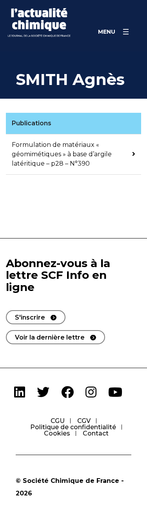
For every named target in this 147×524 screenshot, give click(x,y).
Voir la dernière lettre (50, 337)
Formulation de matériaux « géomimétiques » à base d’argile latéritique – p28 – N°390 (62, 154)
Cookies (57, 433)
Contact (96, 433)
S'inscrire (30, 317)
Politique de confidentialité (73, 427)
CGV (84, 421)
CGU (58, 421)
